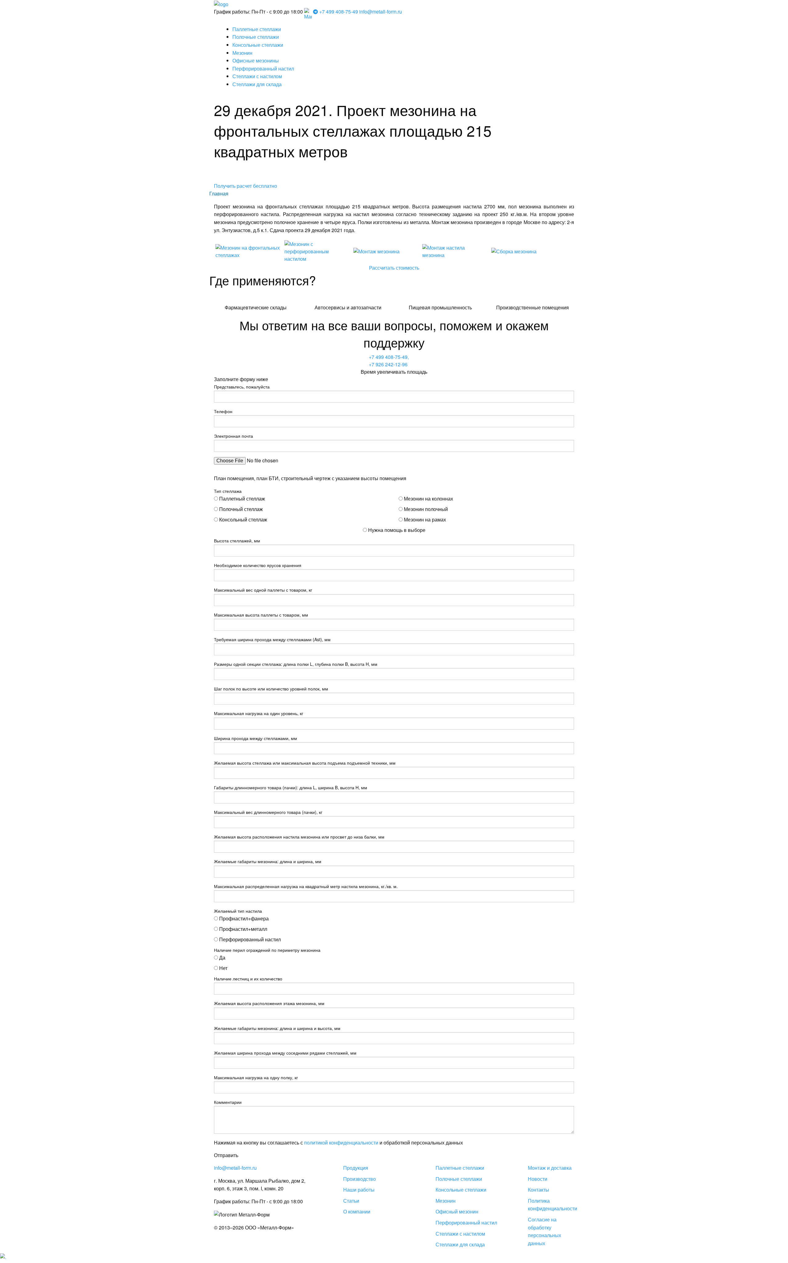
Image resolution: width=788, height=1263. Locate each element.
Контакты (538, 1189)
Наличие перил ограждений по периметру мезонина (267, 950)
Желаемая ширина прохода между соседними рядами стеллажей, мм (285, 1053)
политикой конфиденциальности (341, 1142)
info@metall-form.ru (380, 11)
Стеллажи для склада (257, 84)
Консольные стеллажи (257, 44)
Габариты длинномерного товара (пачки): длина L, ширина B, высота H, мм (290, 787)
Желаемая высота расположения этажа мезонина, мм (269, 1003)
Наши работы (359, 1189)
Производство (359, 1178)
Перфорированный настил (263, 68)
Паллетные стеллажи (256, 29)
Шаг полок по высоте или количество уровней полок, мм (271, 689)
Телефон (223, 411)
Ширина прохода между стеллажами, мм (255, 738)
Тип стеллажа (228, 491)
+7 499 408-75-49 (338, 11)
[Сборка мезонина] (523, 250)
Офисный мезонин (457, 1211)
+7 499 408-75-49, (389, 356)
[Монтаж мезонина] (386, 250)
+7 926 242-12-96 (388, 364)
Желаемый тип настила (238, 911)
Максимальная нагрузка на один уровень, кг (258, 713)
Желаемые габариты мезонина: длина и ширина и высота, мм (277, 1028)
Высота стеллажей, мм (237, 540)
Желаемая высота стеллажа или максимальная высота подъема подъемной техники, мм (305, 763)
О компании (356, 1211)
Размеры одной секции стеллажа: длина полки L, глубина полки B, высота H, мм (295, 664)
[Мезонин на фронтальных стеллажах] (248, 250)
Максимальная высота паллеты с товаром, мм (261, 615)
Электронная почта (233, 436)
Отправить (226, 1155)
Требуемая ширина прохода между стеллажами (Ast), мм (272, 639)
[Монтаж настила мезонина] (454, 250)
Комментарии (228, 1102)
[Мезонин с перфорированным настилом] (317, 250)
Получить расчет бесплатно (245, 185)
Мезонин (242, 52)
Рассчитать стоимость (394, 267)
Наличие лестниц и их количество (248, 978)
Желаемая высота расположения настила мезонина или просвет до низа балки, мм (299, 837)
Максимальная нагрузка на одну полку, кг (256, 1077)
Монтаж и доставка (550, 1167)
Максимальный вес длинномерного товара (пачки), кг (268, 812)
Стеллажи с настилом (257, 76)
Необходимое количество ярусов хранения (257, 565)
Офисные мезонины (255, 60)
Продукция (355, 1167)
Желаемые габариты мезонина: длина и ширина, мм (267, 861)
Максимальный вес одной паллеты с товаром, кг (263, 590)
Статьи (351, 1200)
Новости (537, 1178)
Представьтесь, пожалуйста (242, 387)
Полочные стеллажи (255, 36)
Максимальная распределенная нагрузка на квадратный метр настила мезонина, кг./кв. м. (306, 886)
